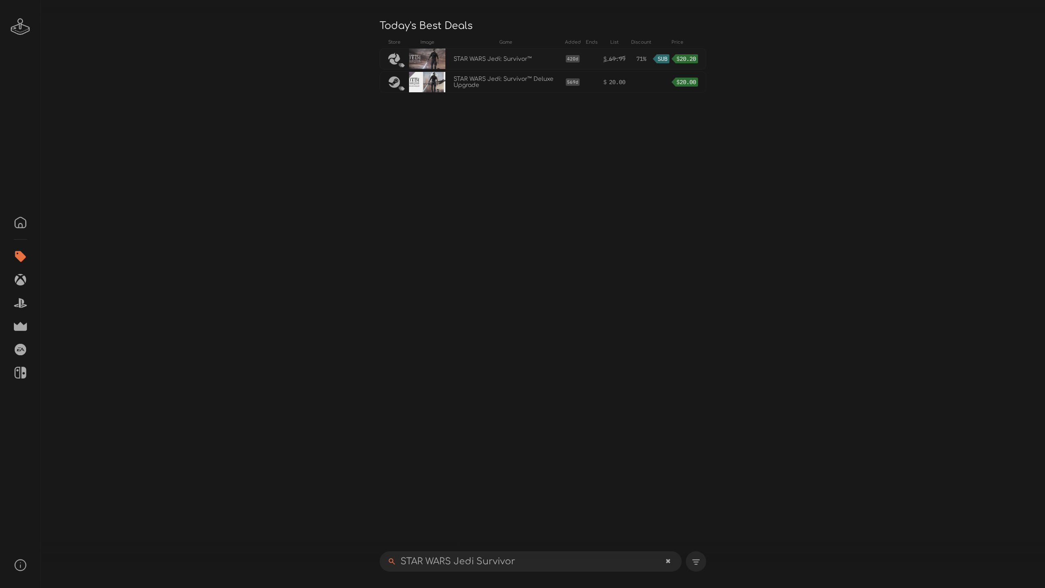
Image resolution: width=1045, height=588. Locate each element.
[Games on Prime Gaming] (20, 326)
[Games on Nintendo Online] (20, 372)
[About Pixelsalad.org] (20, 565)
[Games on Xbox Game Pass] (20, 279)
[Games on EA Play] (20, 349)
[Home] (20, 222)
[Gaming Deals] (20, 256)
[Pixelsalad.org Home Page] (20, 26)
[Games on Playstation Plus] (20, 303)
